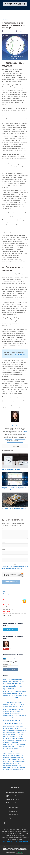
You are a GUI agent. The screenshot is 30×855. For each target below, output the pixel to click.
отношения (7, 751)
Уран (20, 765)
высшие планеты (8, 736)
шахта (17, 767)
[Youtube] (14, 446)
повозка (20, 736)
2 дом (19, 715)
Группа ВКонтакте (13, 799)
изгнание (22, 761)
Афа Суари (20, 31)
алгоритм (6, 728)
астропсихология (7, 711)
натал (11, 709)
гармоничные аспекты (9, 753)
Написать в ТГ (12, 796)
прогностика (8, 689)
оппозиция (12, 726)
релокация (6, 726)
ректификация (7, 765)
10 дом (21, 726)
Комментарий (6, 529)
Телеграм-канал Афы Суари (16, 792)
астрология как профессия (16, 704)
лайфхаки (17, 689)
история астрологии (8, 769)
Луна (13, 718)
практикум (6, 686)
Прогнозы (5, 19)
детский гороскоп (18, 730)
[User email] (18, 446)
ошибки (5, 709)
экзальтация (15, 765)
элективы (18, 683)
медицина (15, 742)
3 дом (16, 681)
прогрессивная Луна (8, 746)
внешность (10, 730)
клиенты (22, 759)
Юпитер (23, 746)
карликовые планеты (9, 697)
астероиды (6, 740)
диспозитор (22, 744)
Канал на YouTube (16, 807)
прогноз (10, 755)
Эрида (15, 709)
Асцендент (14, 715)
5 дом (19, 769)
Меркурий (20, 757)
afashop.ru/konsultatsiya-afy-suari (15, 442)
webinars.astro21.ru (19, 354)
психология (6, 761)
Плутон (5, 749)
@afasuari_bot (8, 439)
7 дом (20, 686)
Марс (4, 683)
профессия (6, 738)
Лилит (9, 720)
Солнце (23, 715)
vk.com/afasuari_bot (20, 439)
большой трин (19, 679)
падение (5, 679)
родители (14, 751)
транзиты (7, 702)
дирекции (19, 695)
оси (22, 769)
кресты (22, 689)
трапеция (20, 709)
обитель (18, 753)
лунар (24, 730)
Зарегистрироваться (9, 594)
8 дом (9, 763)
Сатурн (13, 683)
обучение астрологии (9, 734)
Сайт (3, 557)
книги (16, 728)
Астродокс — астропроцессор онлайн (16, 823)
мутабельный (7, 693)
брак (18, 748)
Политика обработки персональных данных (15, 841)
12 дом (13, 681)
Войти (5, 591)
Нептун (15, 736)
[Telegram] (16, 446)
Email (4, 549)
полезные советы (8, 691)
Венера (14, 749)
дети (10, 681)
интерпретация (7, 744)
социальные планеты (20, 691)
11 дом (17, 726)
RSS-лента (14, 811)
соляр (14, 732)
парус (10, 748)
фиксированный (17, 699)
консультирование (14, 740)
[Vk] (12, 446)
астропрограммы (7, 699)
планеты (12, 728)
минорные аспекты (18, 706)
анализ (5, 763)
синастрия (14, 693)
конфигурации (13, 757)
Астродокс (24, 433)
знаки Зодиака (16, 755)
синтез (20, 723)
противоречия (19, 718)
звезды (5, 706)
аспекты (13, 723)
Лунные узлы (19, 734)
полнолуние (16, 744)
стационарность (12, 695)
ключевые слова (7, 732)
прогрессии (22, 681)
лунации (20, 738)
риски (16, 769)
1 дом (14, 767)
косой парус (18, 713)
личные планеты (8, 759)
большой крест (14, 738)
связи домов (20, 751)
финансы (12, 713)
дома (16, 698)
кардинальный (15, 763)
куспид (5, 720)
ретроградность (8, 767)
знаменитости (7, 718)
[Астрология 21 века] (15, 4)
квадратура (16, 759)
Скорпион (22, 767)
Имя (4, 542)
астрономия (18, 746)
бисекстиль (23, 755)
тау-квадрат (11, 679)
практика (9, 706)
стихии (25, 695)
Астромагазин (15, 818)
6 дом (17, 761)
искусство (6, 757)
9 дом (11, 742)
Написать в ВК (12, 803)
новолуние (13, 761)
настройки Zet (20, 732)
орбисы (9, 683)
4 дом (19, 728)
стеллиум (5, 681)
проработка (13, 686)
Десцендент (14, 702)
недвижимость (7, 715)
